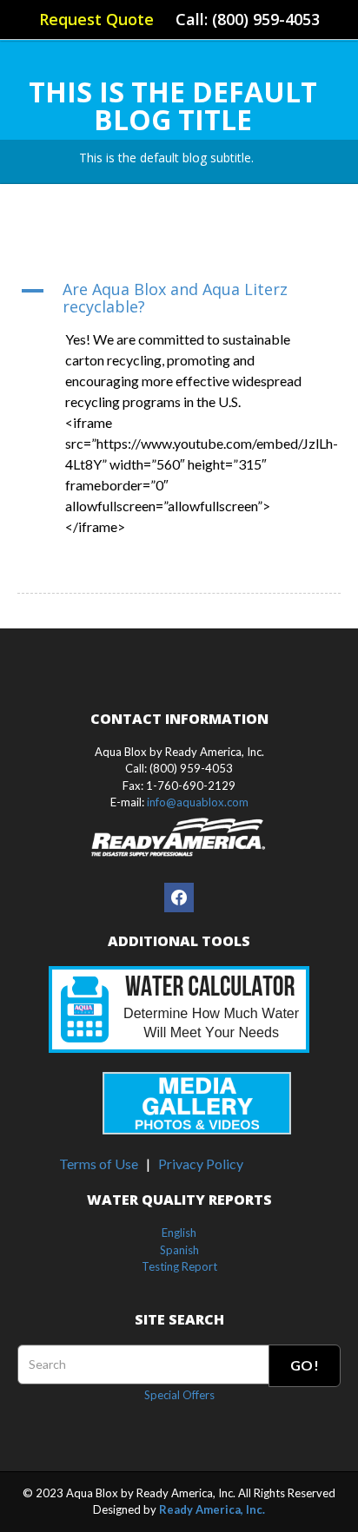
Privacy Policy (200, 1163)
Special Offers (179, 1395)
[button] (179, 298)
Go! (304, 1365)
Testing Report (179, 1266)
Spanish (179, 1250)
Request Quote (96, 19)
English (179, 1232)
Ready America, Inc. (212, 1509)
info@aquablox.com (198, 802)
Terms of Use (98, 1163)
